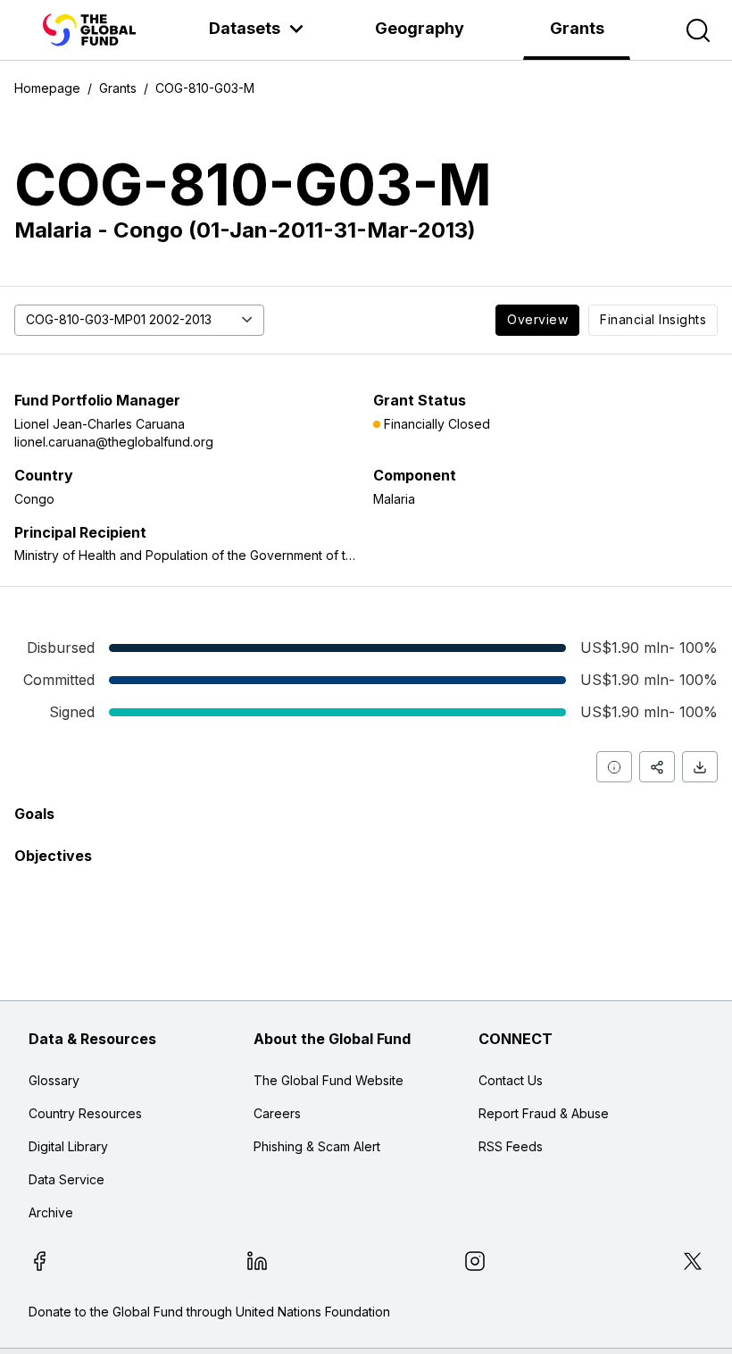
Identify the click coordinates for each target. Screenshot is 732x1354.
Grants (577, 28)
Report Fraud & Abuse (543, 1113)
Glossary (54, 1080)
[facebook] (39, 1263)
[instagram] (475, 1263)
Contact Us (510, 1080)
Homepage (47, 88)
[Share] (657, 766)
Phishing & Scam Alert (317, 1146)
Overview (537, 319)
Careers (277, 1113)
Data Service (66, 1179)
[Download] (700, 766)
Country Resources (85, 1113)
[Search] (698, 30)
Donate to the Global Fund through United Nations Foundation (209, 1311)
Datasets (244, 28)
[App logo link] (89, 29)
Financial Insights (653, 319)
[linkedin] (257, 1263)
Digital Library (68, 1146)
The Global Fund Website (328, 1080)
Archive (51, 1212)
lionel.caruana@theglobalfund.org (113, 441)
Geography (419, 28)
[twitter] (692, 1263)
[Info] (614, 766)
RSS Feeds (510, 1146)
